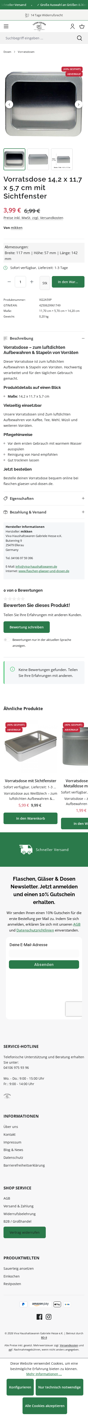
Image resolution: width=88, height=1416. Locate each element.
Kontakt (9, 1134)
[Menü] (6, 26)
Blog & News (13, 1149)
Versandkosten (69, 1345)
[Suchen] (79, 38)
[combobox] (35, 38)
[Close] (82, 5)
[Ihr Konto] (72, 26)
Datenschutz (13, 1157)
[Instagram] (46, 1316)
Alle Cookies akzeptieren (45, 1406)
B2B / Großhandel (17, 1221)
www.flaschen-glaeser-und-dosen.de (44, 571)
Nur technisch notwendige (59, 1387)
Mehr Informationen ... (44, 1374)
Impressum (12, 1142)
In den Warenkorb (71, 282)
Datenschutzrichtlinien (35, 930)
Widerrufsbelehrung (20, 1214)
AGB (76, 924)
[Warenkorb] (82, 26)
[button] (44, 338)
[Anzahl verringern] (9, 281)
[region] (44, 117)
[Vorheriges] (9, 104)
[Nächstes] (79, 104)
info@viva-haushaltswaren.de (36, 566)
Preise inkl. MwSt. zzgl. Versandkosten (33, 218)
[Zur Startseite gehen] (39, 26)
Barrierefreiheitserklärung (24, 1165)
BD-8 (44, 1337)
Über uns (11, 1126)
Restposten (12, 1284)
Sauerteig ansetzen (19, 1268)
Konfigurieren (20, 1387)
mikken (17, 227)
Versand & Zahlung (19, 1206)
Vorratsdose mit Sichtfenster (30, 780)
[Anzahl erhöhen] (31, 281)
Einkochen (12, 1276)
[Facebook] (39, 1316)
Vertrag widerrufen (25, 1232)
